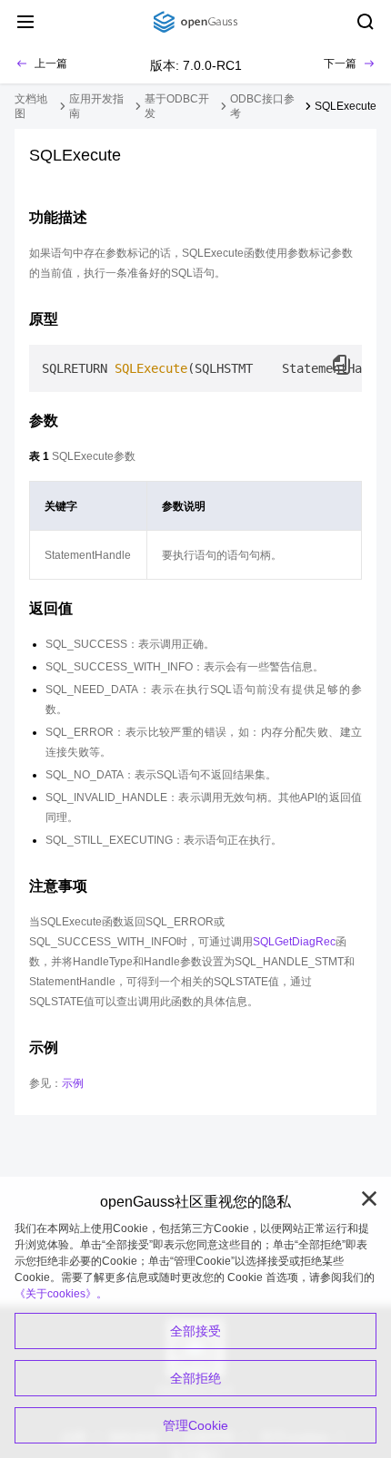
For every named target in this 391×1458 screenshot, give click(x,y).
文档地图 (31, 106)
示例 (73, 1083)
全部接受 (195, 1331)
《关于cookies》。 (61, 1293)
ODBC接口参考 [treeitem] (262, 106)
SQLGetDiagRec (294, 941)
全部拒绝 (195, 1378)
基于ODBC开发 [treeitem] (177, 106)
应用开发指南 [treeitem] (96, 106)
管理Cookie (195, 1425)
